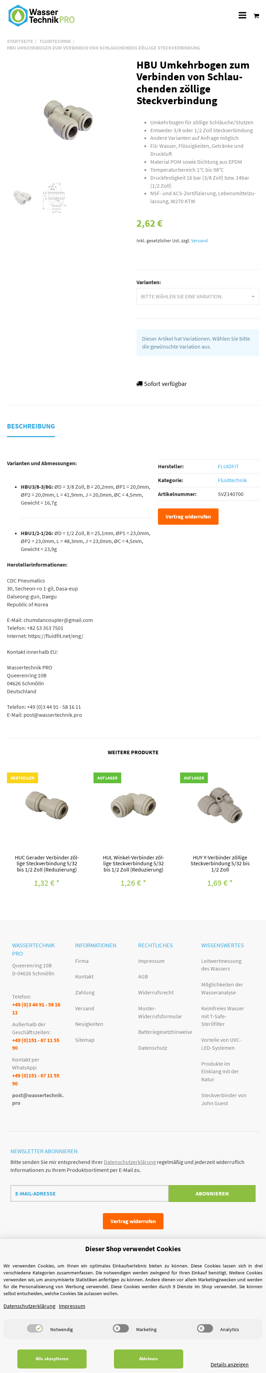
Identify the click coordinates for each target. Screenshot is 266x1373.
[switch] (35, 1328)
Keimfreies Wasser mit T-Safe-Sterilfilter (222, 1016)
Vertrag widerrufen (188, 516)
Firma (82, 960)
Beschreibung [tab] (31, 426)
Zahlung (85, 992)
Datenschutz (152, 1047)
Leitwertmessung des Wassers (221, 964)
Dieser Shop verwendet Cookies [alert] (133, 1248)
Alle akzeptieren (52, 1359)
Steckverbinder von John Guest (224, 1099)
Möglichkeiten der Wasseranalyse (222, 988)
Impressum (151, 960)
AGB (143, 976)
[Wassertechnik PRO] (41, 15)
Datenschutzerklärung (130, 1161)
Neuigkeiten (89, 1023)
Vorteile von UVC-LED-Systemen (221, 1043)
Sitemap (85, 1039)
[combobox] (197, 296)
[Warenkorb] (254, 15)
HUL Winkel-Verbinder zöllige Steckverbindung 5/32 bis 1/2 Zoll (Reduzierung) (133, 863)
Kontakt (84, 976)
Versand (199, 241)
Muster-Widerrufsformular (160, 1012)
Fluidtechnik (232, 480)
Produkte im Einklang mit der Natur (220, 1071)
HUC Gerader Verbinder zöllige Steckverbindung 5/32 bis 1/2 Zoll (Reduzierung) (47, 863)
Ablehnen (148, 1359)
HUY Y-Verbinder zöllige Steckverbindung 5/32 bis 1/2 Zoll (220, 863)
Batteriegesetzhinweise (164, 1031)
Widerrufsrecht (156, 992)
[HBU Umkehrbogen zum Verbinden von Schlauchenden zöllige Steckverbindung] (68, 120)
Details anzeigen (230, 1364)
